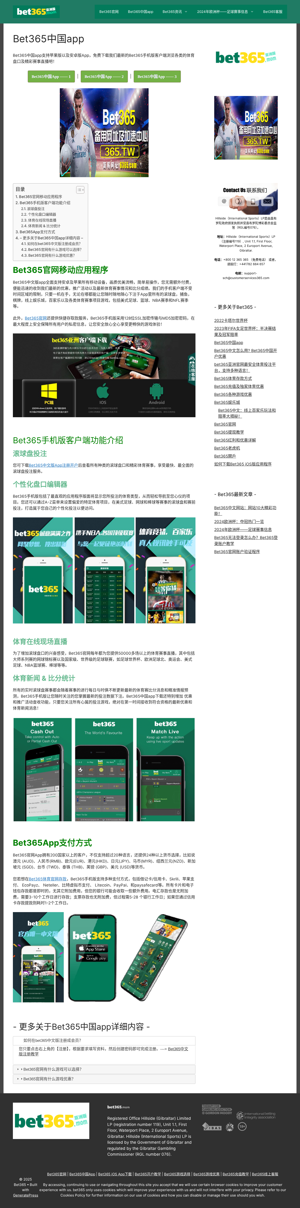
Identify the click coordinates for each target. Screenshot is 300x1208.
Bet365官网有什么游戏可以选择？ (55, 249)
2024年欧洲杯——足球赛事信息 (222, 11)
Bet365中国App (82, 1174)
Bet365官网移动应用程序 (40, 196)
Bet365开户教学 (148, 1174)
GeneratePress (25, 1195)
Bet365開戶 (225, 456)
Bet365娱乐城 (227, 402)
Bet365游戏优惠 (206, 1174)
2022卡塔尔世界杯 (231, 320)
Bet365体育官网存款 (48, 879)
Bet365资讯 (172, 11)
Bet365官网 (109, 11)
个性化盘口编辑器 (42, 214)
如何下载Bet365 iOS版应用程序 (243, 464)
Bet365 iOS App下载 (115, 1174)
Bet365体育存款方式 (233, 378)
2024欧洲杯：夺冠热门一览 (239, 521)
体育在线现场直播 (42, 220)
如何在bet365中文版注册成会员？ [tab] (53, 1040)
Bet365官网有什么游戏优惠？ (52, 255)
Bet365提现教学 (229, 432)
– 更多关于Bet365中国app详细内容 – (51, 238)
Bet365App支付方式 (37, 231)
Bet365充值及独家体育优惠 (239, 386)
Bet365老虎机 (227, 448)
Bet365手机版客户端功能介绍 (45, 202)
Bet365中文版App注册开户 (53, 465)
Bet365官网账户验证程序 (237, 551)
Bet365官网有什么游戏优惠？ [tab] (49, 1079)
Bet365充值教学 (236, 1174)
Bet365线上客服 (265, 1174)
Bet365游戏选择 (177, 1174)
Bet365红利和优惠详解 (235, 440)
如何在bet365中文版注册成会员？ (54, 243)
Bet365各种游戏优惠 (233, 394)
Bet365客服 (272, 11)
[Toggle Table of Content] (78, 190)
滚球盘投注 (36, 208)
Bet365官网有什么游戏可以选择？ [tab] (53, 1069)
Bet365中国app (140, 11)
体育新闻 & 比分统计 (44, 226)
